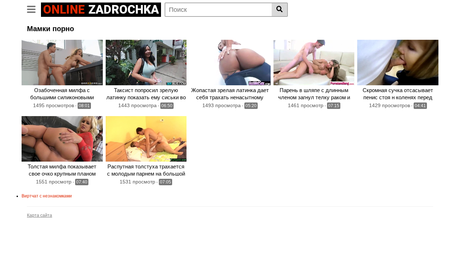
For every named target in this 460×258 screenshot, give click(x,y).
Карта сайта (39, 215)
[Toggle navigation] (34, 8)
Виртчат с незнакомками (47, 196)
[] (280, 10)
